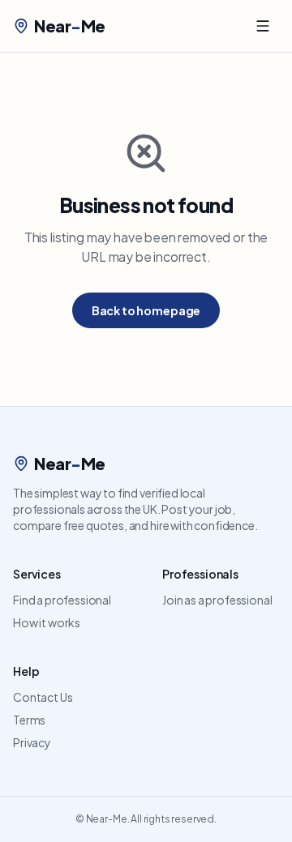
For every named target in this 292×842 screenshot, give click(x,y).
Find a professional (62, 599)
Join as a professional (217, 599)
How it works (46, 622)
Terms (29, 719)
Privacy (32, 742)
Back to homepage (146, 310)
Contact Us (42, 697)
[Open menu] (263, 26)
